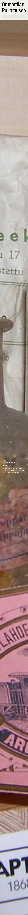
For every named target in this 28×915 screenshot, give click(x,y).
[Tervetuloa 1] (14, 467)
